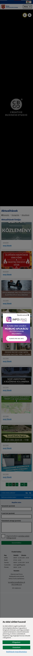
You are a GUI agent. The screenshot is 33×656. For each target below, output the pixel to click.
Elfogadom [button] (16, 642)
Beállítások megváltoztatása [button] (16, 652)
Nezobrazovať (22, 315)
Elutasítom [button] (16, 647)
